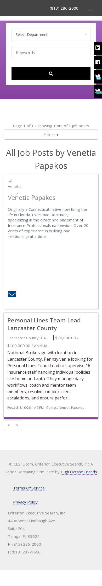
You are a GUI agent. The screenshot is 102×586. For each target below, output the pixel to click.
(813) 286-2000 (64, 8)
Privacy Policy (25, 502)
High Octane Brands (79, 471)
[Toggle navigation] (90, 8)
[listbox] (51, 34)
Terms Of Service (29, 488)
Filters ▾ (51, 134)
